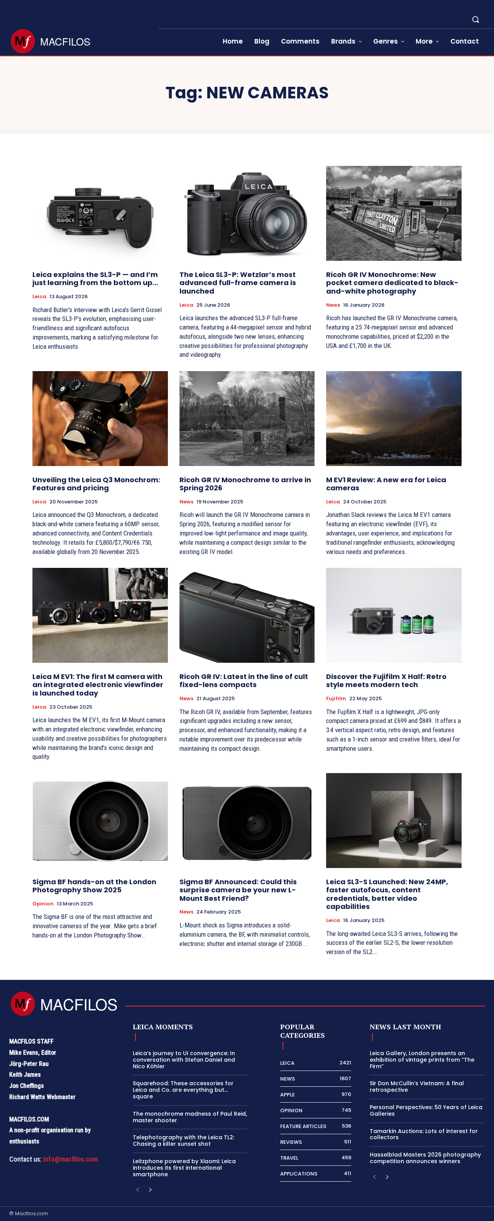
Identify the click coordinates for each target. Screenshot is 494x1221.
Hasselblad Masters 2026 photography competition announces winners (425, 1158)
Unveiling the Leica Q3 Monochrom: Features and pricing (96, 484)
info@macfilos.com (70, 1159)
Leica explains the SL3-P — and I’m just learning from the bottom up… (95, 279)
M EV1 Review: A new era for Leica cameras (386, 484)
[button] (475, 19)
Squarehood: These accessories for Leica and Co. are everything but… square (183, 1089)
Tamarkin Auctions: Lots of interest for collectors (424, 1134)
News (333, 305)
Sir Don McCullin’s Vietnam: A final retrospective (417, 1086)
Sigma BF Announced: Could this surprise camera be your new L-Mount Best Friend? (238, 890)
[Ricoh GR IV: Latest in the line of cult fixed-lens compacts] (247, 615)
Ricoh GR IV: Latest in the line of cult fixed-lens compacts (243, 681)
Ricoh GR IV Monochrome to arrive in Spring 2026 (245, 484)
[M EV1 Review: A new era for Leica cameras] (394, 418)
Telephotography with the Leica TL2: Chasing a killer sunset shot (183, 1140)
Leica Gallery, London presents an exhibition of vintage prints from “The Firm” (422, 1059)
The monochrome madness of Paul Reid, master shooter (190, 1117)
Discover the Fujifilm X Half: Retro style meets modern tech (386, 681)
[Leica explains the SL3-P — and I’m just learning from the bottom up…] (100, 213)
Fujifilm (336, 699)
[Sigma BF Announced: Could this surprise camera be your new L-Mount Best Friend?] (247, 820)
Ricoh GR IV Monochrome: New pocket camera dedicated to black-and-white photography (392, 283)
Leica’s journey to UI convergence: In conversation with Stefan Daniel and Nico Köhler (184, 1059)
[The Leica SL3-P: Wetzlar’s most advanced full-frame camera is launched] (247, 213)
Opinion (43, 904)
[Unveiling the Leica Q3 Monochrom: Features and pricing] (100, 418)
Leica (39, 297)
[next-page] (150, 1190)
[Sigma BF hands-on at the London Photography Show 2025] (100, 820)
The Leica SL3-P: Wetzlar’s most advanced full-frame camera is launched (237, 283)
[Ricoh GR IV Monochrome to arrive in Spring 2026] (247, 418)
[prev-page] (137, 1190)
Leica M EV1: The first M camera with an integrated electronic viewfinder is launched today (97, 685)
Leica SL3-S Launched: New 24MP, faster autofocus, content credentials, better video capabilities (387, 894)
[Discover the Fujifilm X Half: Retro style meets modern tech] (394, 615)
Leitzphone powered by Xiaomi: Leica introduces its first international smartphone (184, 1167)
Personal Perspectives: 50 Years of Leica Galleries (426, 1110)
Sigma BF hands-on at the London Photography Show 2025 (94, 886)
